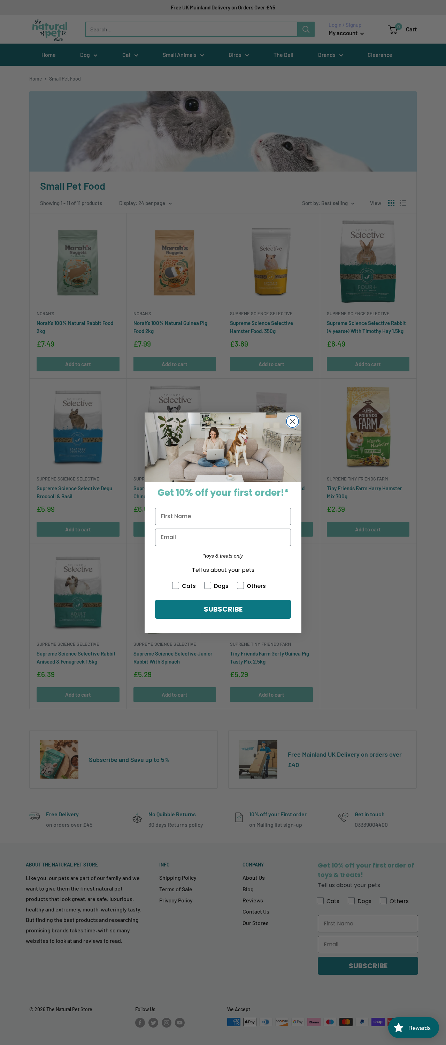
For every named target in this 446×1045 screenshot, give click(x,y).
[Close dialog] (292, 421)
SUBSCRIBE (223, 609)
